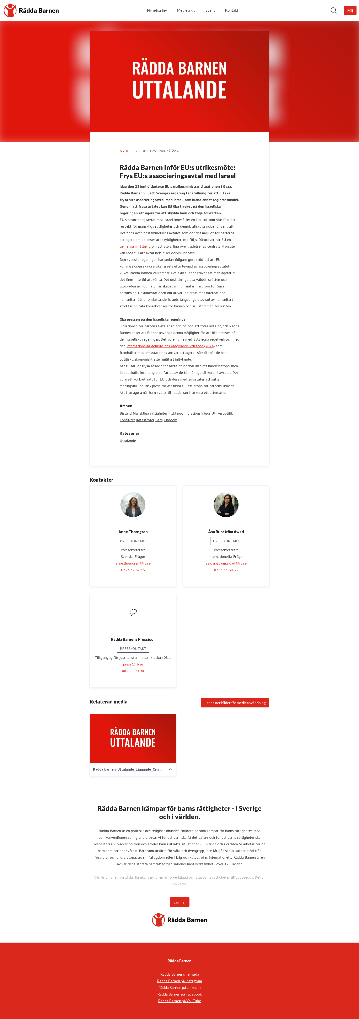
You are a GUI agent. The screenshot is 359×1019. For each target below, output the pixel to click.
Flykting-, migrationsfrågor (189, 413)
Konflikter (127, 419)
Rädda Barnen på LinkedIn (179, 987)
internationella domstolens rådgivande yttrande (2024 (170, 346)
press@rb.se (133, 664)
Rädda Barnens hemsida (179, 974)
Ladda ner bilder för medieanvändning (235, 702)
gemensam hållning (135, 246)
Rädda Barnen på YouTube (179, 1000)
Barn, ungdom (166, 419)
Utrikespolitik (221, 413)
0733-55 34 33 (226, 569)
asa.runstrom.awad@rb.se (226, 563)
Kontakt (231, 10)
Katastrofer (145, 419)
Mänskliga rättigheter (150, 413)
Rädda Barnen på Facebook (179, 994)
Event (210, 10)
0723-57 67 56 (133, 569)
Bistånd (126, 413)
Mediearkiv (186, 10)
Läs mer (179, 902)
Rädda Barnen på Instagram (179, 980)
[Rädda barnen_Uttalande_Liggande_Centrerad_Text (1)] (133, 738)
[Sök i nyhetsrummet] (333, 10)
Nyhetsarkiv (157, 10)
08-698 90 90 (133, 670)
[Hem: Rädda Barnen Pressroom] (31, 10)
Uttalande (128, 440)
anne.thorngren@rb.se (133, 563)
